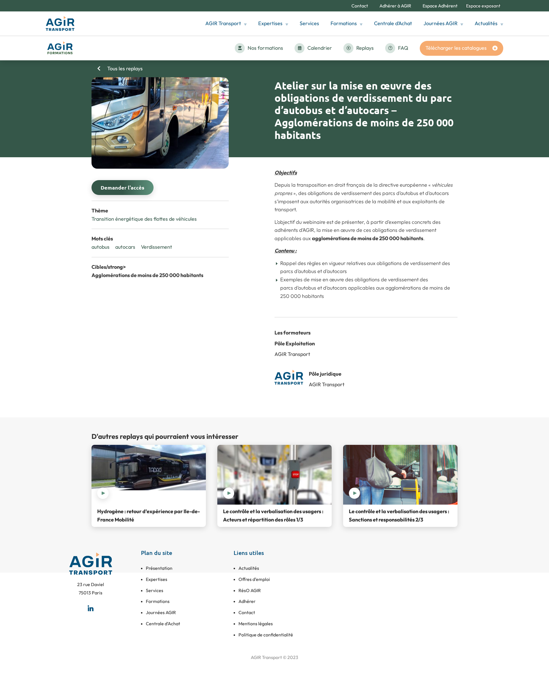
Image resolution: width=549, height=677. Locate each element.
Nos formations (265, 48)
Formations (344, 23)
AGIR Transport (223, 23)
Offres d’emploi (254, 579)
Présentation (159, 568)
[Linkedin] (90, 608)
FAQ (403, 48)
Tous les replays (124, 68)
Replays (365, 48)
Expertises (270, 23)
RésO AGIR (249, 590)
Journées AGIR (440, 23)
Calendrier (319, 48)
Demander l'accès (122, 187)
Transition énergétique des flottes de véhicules (144, 219)
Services (309, 23)
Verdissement (156, 247)
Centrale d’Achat (393, 23)
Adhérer (247, 601)
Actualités (486, 23)
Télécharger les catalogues (456, 48)
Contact (359, 6)
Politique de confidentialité (265, 635)
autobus (101, 247)
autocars (125, 247)
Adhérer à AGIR (395, 6)
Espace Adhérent (440, 6)
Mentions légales (255, 623)
